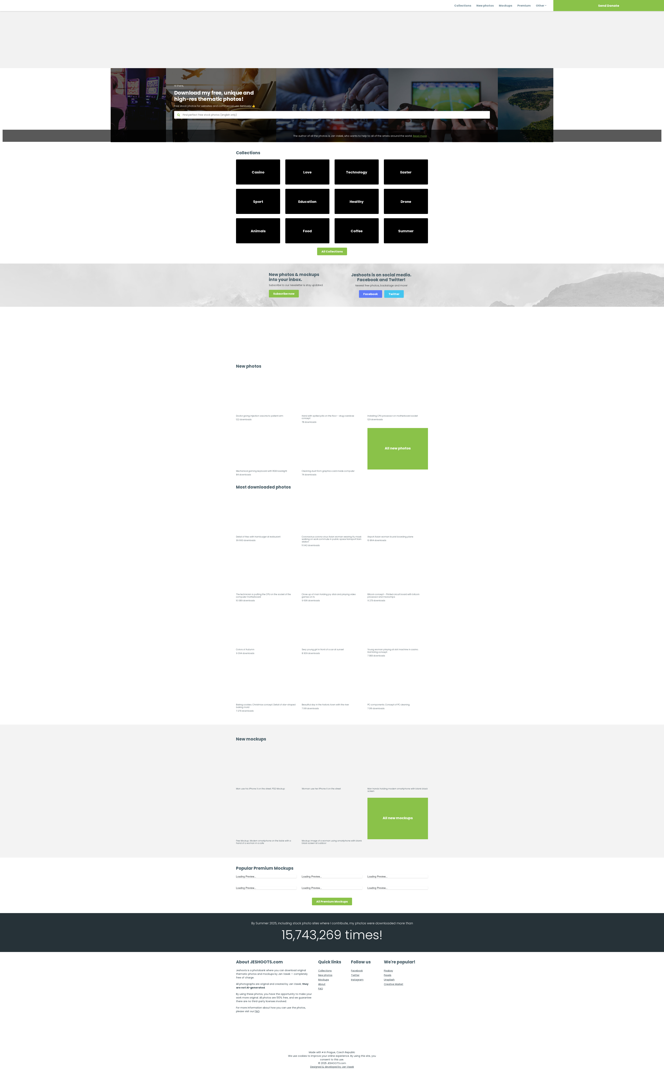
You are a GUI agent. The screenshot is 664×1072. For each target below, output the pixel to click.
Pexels (387, 975)
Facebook (370, 294)
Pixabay (388, 970)
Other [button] (540, 6)
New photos (485, 6)
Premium (524, 6)
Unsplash (389, 979)
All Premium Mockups (332, 902)
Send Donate (608, 5)
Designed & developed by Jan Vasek (332, 1067)
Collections (462, 6)
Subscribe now (283, 294)
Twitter (394, 294)
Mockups (505, 6)
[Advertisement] (332, 39)
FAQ (257, 1011)
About (321, 984)
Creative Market (393, 984)
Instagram (357, 979)
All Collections (332, 252)
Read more (420, 136)
